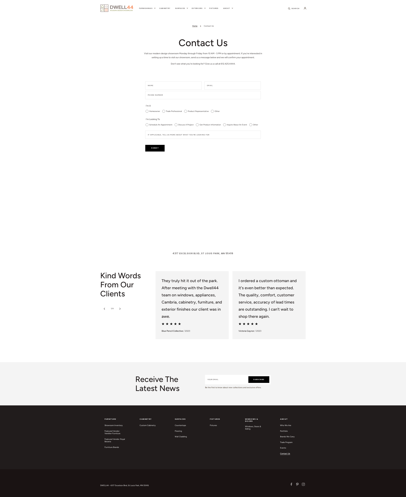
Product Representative (198, 111)
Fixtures (213, 425)
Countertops (180, 425)
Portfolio (284, 431)
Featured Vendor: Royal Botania (115, 440)
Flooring (178, 431)
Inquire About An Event (237, 125)
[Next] (120, 309)
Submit (155, 148)
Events (283, 448)
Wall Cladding (181, 437)
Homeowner (154, 111)
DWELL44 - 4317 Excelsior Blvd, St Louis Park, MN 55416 (124, 485)
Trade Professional (174, 111)
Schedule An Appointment (160, 125)
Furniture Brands (112, 447)
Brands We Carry (287, 437)
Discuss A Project (186, 125)
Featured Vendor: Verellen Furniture (112, 432)
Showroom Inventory (114, 425)
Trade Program (286, 442)
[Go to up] (401, 492)
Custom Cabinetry (148, 425)
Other (217, 111)
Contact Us (285, 453)
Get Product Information (210, 125)
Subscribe (258, 379)
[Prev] (104, 309)
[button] (294, 8)
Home (194, 26)
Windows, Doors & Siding (253, 427)
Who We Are (285, 425)
